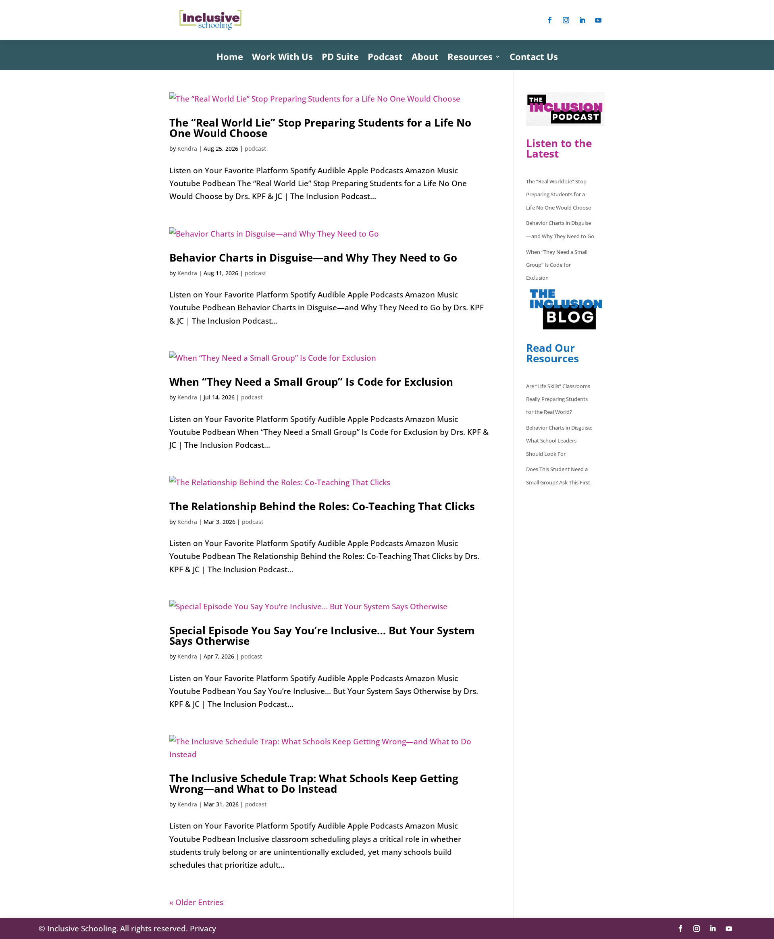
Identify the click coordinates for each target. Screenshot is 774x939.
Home (229, 58)
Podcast (385, 58)
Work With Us (282, 58)
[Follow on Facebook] (549, 20)
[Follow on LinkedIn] (582, 20)
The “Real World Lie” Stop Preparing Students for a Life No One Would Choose (320, 127)
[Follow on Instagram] (566, 20)
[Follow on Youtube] (598, 20)
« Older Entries (196, 902)
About (425, 58)
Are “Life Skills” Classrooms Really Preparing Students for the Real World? (558, 399)
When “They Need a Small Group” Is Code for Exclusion (311, 381)
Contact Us (534, 58)
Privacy (203, 928)
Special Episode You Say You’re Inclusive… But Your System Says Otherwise (322, 635)
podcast (255, 148)
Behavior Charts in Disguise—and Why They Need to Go (313, 257)
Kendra (187, 148)
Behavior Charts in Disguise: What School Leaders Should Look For (559, 440)
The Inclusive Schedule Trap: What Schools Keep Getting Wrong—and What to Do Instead (313, 783)
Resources (470, 58)
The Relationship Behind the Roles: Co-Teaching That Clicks (322, 506)
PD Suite (340, 58)
